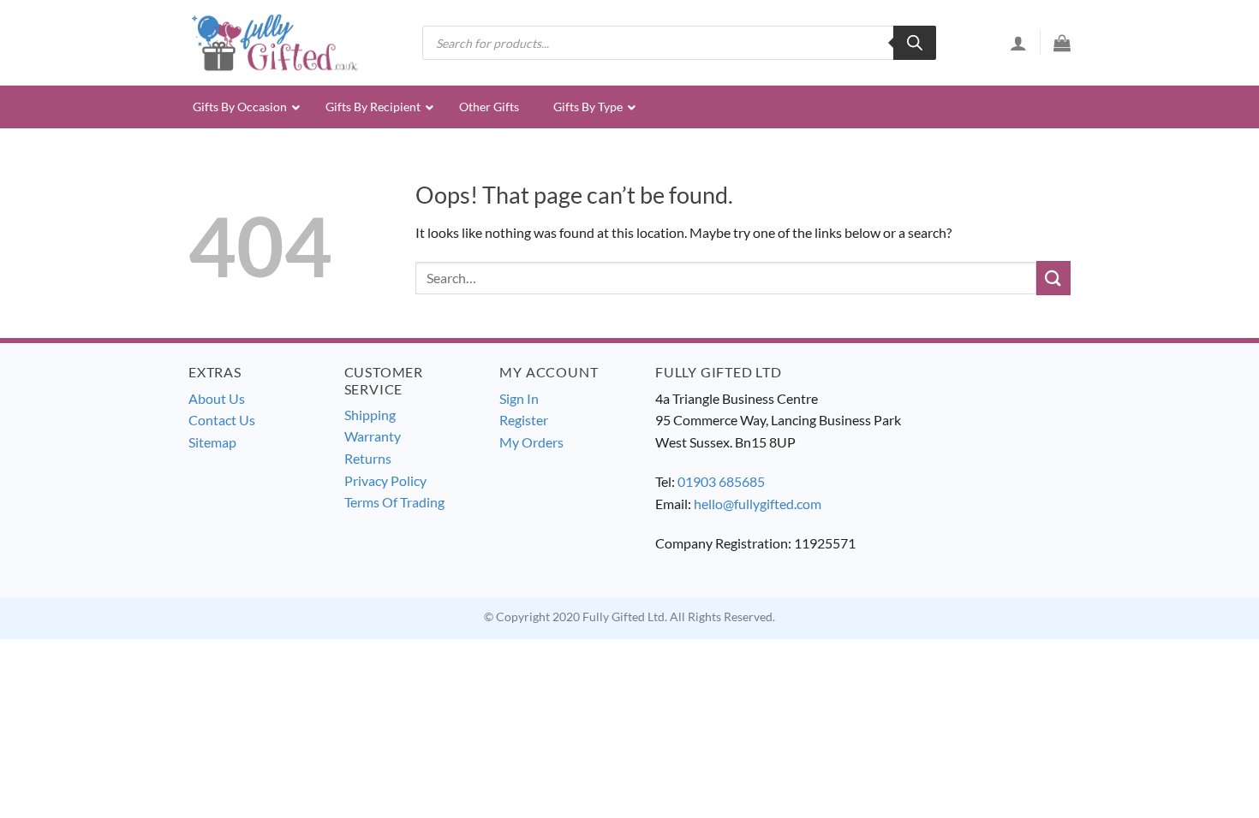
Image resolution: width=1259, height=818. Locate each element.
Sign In (519, 398)
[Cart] (1062, 43)
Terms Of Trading (394, 502)
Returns (367, 458)
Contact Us (221, 420)
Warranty (372, 436)
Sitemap (212, 442)
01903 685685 (721, 481)
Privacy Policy (385, 480)
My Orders (531, 442)
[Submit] (1053, 277)
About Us (216, 398)
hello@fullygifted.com (757, 503)
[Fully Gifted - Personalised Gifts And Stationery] (274, 42)
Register (523, 420)
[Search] (914, 43)
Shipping (370, 414)
